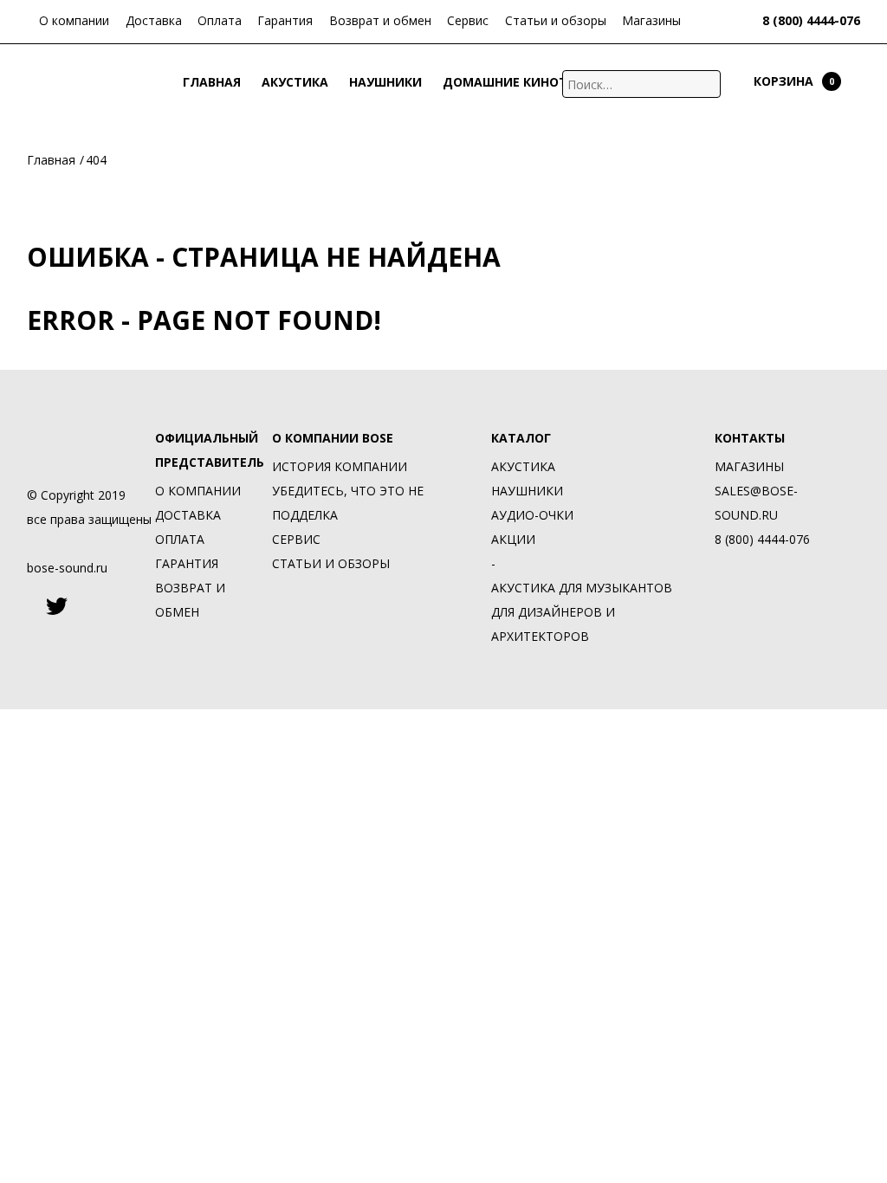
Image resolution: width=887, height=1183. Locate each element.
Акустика (295, 83)
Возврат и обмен (380, 21)
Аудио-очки (532, 515)
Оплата (219, 21)
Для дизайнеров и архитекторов (553, 624)
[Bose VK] (127, 606)
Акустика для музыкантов (581, 587)
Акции (653, 83)
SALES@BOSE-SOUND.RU (756, 502)
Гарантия (285, 21)
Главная (212, 83)
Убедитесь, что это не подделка (348, 502)
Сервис (468, 21)
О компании (74, 21)
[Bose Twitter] (57, 606)
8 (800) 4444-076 (811, 21)
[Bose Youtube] (91, 606)
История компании (339, 466)
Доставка (154, 21)
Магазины (651, 21)
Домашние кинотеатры (526, 83)
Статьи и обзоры (555, 21)
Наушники (385, 83)
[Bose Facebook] (31, 606)
